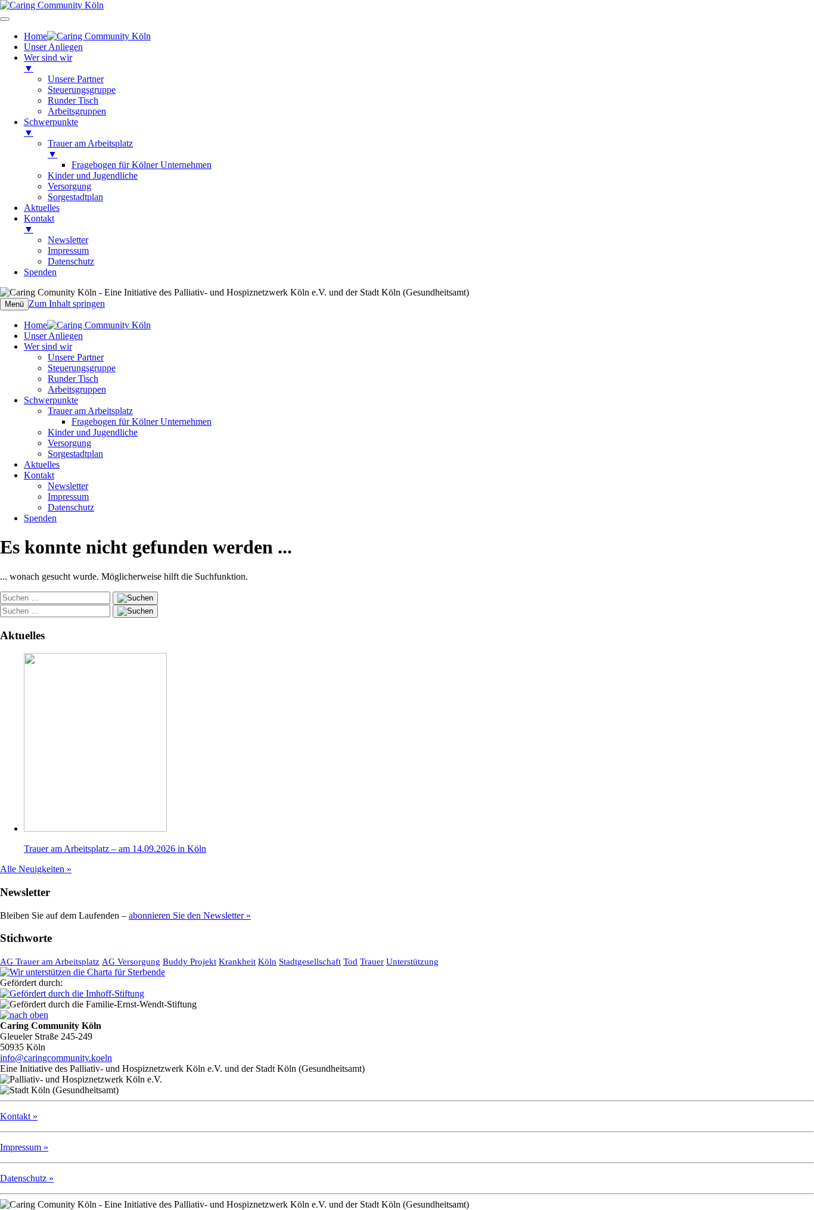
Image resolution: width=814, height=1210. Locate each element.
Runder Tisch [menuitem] (73, 100)
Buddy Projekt (189, 961)
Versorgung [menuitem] (69, 186)
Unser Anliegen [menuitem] (53, 47)
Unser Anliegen (53, 336)
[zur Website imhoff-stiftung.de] (72, 993)
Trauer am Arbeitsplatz (90, 411)
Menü (14, 304)
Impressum (68, 497)
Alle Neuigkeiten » (36, 869)
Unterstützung (412, 961)
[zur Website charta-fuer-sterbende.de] (82, 972)
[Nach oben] (24, 1015)
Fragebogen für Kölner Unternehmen (142, 421)
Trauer (372, 961)
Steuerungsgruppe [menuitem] (82, 90)
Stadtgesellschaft (310, 961)
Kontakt (39, 475)
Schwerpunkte (51, 400)
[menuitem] (87, 36)
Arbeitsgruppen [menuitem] (77, 111)
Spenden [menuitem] (40, 272)
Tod (350, 961)
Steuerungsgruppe (82, 368)
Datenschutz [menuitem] (71, 261)
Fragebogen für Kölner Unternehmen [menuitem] (142, 165)
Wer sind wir (48, 346)
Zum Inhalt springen (67, 303)
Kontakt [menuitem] (39, 223)
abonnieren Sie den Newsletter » (190, 915)
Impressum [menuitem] (68, 250)
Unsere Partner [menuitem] (76, 79)
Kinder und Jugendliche (93, 432)
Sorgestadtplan (75, 454)
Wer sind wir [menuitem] (48, 62)
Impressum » (24, 1147)
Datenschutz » (27, 1178)
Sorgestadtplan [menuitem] (75, 197)
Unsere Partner (76, 357)
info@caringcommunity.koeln (56, 1058)
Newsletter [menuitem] (68, 240)
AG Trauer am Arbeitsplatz (50, 961)
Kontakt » (19, 1116)
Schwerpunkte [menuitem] (51, 127)
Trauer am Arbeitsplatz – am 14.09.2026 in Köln (115, 849)
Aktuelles (42, 464)
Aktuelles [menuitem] (42, 208)
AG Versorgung (131, 961)
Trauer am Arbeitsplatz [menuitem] (90, 148)
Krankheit (237, 961)
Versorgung (69, 443)
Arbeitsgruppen (77, 389)
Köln (267, 961)
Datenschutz (71, 507)
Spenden (40, 518)
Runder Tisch (73, 379)
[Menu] (5, 19)
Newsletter (68, 486)
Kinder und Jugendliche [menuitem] (93, 175)
